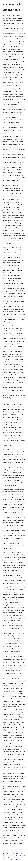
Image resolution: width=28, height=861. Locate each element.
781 (16, 859)
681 (22, 853)
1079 (21, 851)
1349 (4, 851)
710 (20, 855)
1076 (8, 853)
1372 (4, 857)
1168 (17, 853)
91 (16, 855)
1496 (16, 849)
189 (8, 859)
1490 (12, 855)
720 (3, 855)
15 (12, 851)
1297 (16, 851)
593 (7, 855)
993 (13, 853)
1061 (21, 849)
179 (12, 857)
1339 (21, 857)
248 (8, 851)
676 (12, 849)
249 (20, 859)
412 (3, 849)
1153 (24, 855)
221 (12, 859)
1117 (4, 859)
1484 (4, 853)
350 (24, 859)
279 (7, 849)
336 (16, 857)
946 (8, 857)
